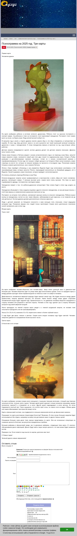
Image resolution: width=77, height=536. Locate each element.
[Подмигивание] (24, 486)
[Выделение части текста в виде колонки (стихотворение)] (25, 455)
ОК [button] (67, 529)
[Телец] (19, 488)
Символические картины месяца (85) (37, 514)
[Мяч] (35, 486)
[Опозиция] (28, 491)
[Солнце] (17, 490)
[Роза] (31, 486)
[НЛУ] (17, 491)
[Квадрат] (24, 491)
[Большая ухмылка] (22, 486)
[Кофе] (30, 486)
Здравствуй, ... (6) (32, 512)
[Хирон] (35, 490)
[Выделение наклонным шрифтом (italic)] (19, 455)
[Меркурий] (21, 490)
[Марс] (24, 490)
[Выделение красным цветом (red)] (21, 455)
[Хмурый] (19, 486)
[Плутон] (30, 490)
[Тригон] (26, 491)
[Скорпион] (30, 488)
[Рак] (22, 488)
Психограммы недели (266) (35, 509)
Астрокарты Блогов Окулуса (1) (36, 519)
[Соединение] (21, 491)
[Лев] (24, 488)
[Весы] (28, 488)
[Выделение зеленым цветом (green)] (23, 455)
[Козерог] (33, 488)
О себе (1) (30, 516)
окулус (6, 38)
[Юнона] (37, 490)
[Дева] (26, 488)
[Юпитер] (26, 490)
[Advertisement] (17, 21)
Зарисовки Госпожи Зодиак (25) (36, 510)
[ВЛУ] (19, 491)
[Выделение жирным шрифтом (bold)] (17, 455)
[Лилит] (39, 490)
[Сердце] (39, 486)
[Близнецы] (21, 488)
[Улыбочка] (17, 486)
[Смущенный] (21, 486)
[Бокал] (33, 486)
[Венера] (22, 490)
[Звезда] (43, 486)
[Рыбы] (37, 488)
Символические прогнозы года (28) (37, 521)
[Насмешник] (26, 486)
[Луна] (19, 490)
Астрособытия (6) (32, 518)
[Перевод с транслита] (27, 455)
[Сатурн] (28, 490)
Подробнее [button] (50, 533)
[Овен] (17, 488)
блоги (11, 38)
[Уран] (31, 490)
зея (15, 38)
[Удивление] (28, 486)
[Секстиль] (22, 491)
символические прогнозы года (26, 38)
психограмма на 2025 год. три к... (46, 38)
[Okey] (37, 486)
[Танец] (41, 486)
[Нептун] (33, 490)
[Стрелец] (31, 488)
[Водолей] (35, 488)
